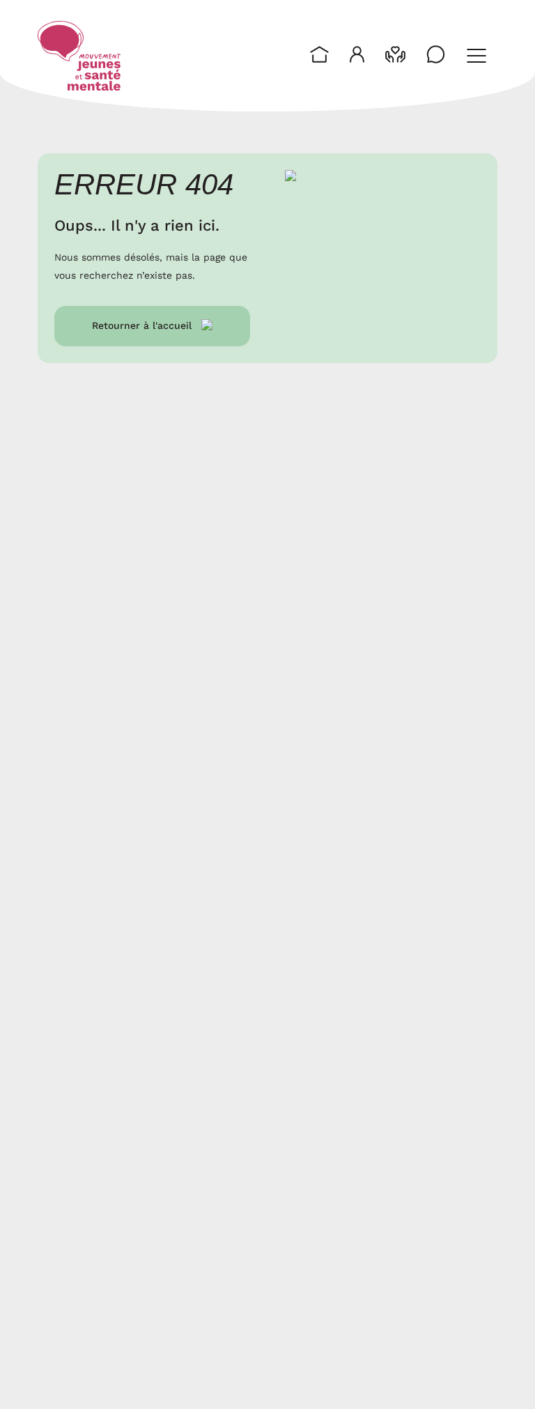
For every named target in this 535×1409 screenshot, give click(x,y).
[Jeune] (357, 55)
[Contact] (436, 55)
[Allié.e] (395, 55)
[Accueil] (79, 56)
